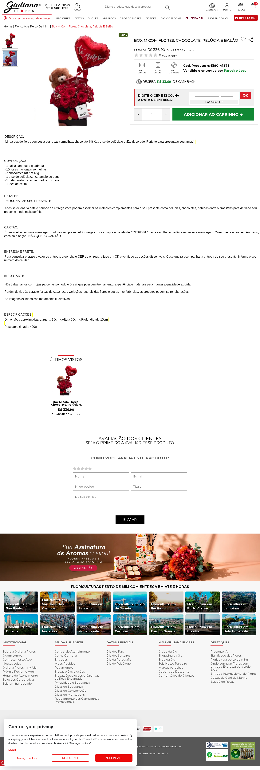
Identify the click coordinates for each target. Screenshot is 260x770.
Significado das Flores (226, 655)
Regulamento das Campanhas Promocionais (77, 700)
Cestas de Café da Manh (229, 677)
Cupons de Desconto (174, 671)
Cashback (212, 9)
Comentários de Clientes (176, 675)
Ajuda (77, 9)
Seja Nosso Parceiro (173, 663)
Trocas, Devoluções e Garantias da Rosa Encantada (77, 677)
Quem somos (12, 655)
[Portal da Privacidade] (217, 747)
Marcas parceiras (171, 667)
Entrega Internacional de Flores (233, 673)
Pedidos (240, 9)
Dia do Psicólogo (119, 663)
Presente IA (219, 651)
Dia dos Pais (115, 651)
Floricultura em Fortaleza (54, 629)
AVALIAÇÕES (169, 56)
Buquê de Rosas (222, 681)
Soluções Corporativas (18, 679)
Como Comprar (66, 655)
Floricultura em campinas (236, 606)
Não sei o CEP (214, 101)
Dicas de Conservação (70, 690)
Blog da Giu (167, 659)
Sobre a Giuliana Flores (19, 651)
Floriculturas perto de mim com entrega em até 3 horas (130, 587)
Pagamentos (64, 667)
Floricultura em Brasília (199, 629)
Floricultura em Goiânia (18, 629)
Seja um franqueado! (17, 683)
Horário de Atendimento (20, 675)
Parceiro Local (235, 70)
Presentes (63, 18)
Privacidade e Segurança (72, 682)
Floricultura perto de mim (229, 659)
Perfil (227, 9)
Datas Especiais (170, 18)
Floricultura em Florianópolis (90, 629)
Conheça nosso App (17, 659)
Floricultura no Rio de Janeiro (130, 606)
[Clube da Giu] (130, 580)
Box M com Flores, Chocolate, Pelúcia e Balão (66, 403)
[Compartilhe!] (250, 40)
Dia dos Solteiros (118, 655)
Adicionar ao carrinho (212, 114)
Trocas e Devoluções (70, 671)
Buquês (93, 18)
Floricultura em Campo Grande (163, 629)
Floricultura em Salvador (90, 606)
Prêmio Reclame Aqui (18, 671)
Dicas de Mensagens (70, 694)
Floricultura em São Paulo (18, 606)
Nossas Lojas (12, 663)
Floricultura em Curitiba (127, 629)
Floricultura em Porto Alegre (199, 606)
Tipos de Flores (130, 18)
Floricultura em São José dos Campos (54, 604)
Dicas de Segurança (69, 686)
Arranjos (109, 18)
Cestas (79, 18)
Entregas (61, 659)
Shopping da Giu (218, 18)
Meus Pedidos (65, 663)
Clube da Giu (194, 18)
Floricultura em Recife (163, 606)
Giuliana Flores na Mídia (20, 667)
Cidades (150, 18)
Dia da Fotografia (119, 659)
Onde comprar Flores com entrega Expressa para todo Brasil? (231, 666)
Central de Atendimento (72, 651)
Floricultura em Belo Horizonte (236, 629)
